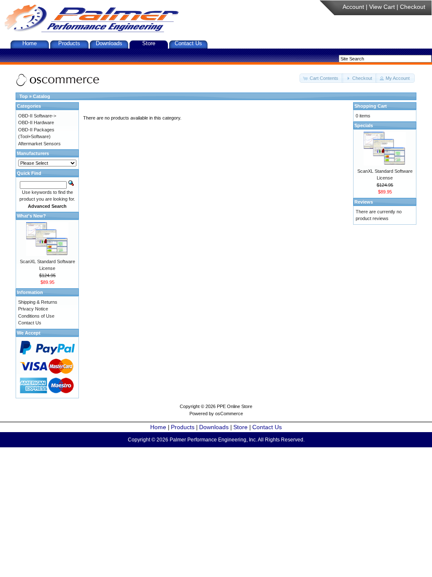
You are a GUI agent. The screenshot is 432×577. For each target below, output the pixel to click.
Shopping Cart (370, 106)
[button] (321, 78)
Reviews (363, 201)
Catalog (41, 96)
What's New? (31, 215)
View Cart (382, 6)
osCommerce (229, 413)
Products (69, 43)
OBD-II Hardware (36, 122)
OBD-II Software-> (37, 115)
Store (148, 43)
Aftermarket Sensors (39, 143)
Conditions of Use (36, 315)
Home (29, 43)
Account (353, 6)
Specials (363, 125)
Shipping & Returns (37, 302)
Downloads (109, 43)
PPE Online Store (234, 406)
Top (23, 96)
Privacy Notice (33, 308)
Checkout (412, 6)
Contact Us (188, 43)
